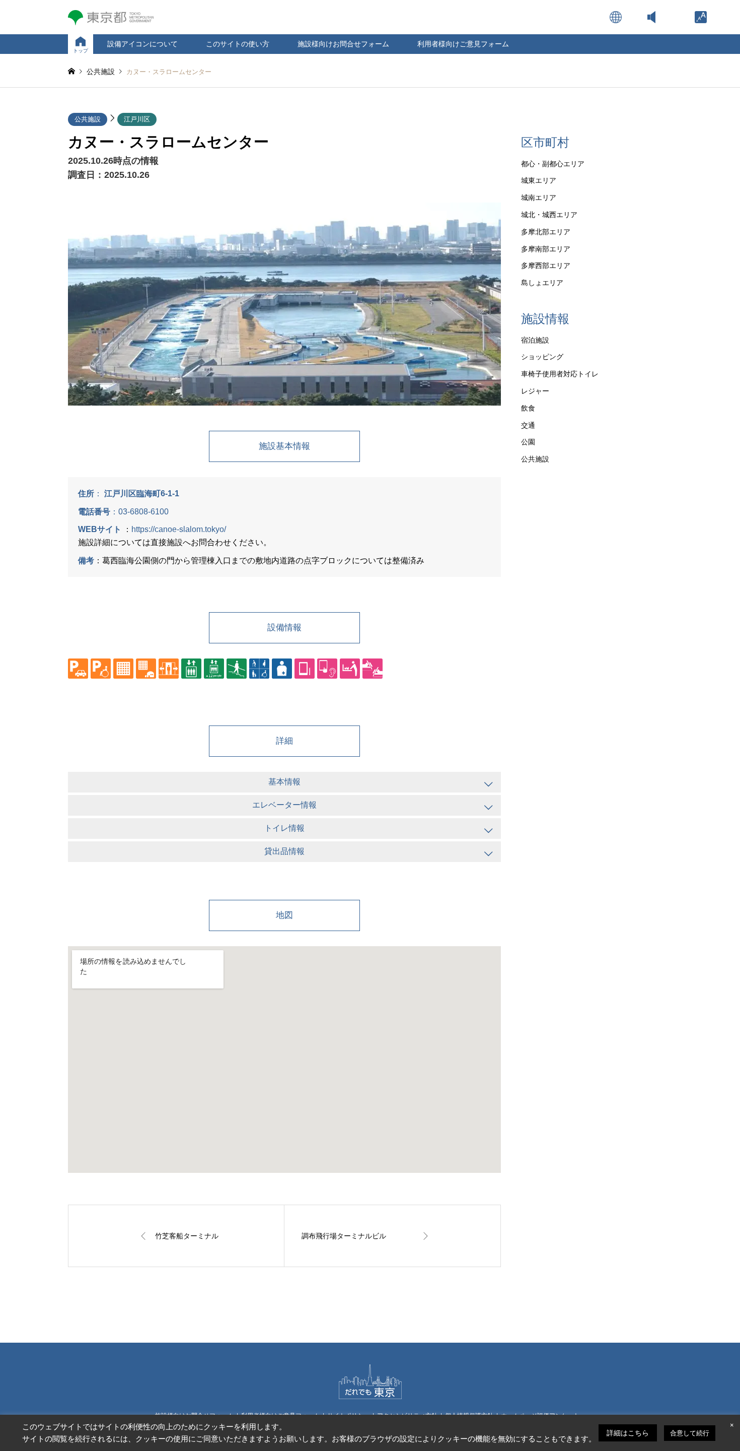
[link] (701, 17)
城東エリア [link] (538, 180)
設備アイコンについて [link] (142, 44)
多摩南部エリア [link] (545, 249)
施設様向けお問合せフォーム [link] (343, 44)
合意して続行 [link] (689, 1433)
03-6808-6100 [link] (143, 511)
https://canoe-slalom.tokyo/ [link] (178, 529)
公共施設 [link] (88, 119)
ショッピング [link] (542, 357)
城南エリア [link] (538, 197)
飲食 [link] (528, 408)
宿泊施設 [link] (535, 340)
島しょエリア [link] (542, 283)
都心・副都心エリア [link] (552, 164)
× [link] (732, 1425)
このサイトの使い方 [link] (237, 44)
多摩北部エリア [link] (545, 232)
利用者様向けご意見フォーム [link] (463, 44)
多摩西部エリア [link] (545, 265)
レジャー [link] (535, 391)
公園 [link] (528, 442)
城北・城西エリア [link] (549, 215)
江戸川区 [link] (137, 119)
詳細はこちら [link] (628, 1433)
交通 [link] (528, 425)
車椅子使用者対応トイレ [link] (560, 374)
